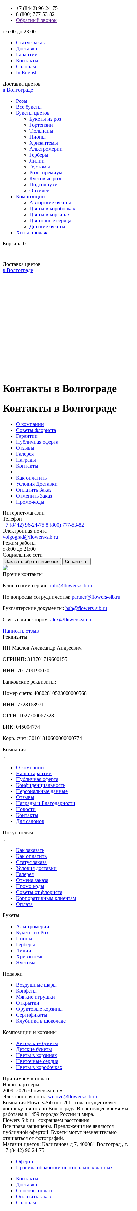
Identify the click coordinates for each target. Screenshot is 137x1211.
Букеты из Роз (32, 932)
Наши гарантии (34, 773)
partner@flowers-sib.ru (96, 597)
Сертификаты (31, 1015)
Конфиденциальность (40, 785)
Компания (14, 749)
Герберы (38, 155)
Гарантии (27, 54)
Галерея (25, 454)
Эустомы (39, 166)
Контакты (27, 60)
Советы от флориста (39, 892)
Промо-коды (30, 502)
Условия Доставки (37, 484)
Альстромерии (46, 149)
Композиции (30, 196)
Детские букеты (47, 226)
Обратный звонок (36, 20)
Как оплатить (31, 478)
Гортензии (41, 125)
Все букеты (29, 107)
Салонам (26, 66)
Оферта (24, 1161)
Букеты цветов (33, 113)
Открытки (27, 1003)
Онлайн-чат (76, 561)
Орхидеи (39, 190)
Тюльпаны (41, 131)
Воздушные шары (36, 985)
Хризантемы (43, 143)
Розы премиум (45, 172)
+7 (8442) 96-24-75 (23, 525)
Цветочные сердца (50, 220)
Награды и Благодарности (45, 803)
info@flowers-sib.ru (71, 585)
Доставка (26, 48)
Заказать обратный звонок (31, 561)
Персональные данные (42, 791)
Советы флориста (36, 430)
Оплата (24, 904)
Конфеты (26, 991)
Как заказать (30, 850)
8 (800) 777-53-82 (65, 525)
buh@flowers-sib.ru (86, 608)
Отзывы (25, 448)
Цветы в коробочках (52, 208)
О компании (30, 424)
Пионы (37, 137)
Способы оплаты (35, 1190)
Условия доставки (36, 868)
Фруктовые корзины (39, 1009)
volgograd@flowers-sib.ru (30, 537)
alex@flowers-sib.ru (71, 619)
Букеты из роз (45, 119)
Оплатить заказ (33, 1196)
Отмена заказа (32, 880)
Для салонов (30, 821)
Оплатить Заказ (33, 490)
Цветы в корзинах (49, 214)
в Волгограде (18, 90)
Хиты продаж (31, 232)
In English (27, 72)
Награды (26, 460)
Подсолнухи (43, 184)
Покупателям (18, 832)
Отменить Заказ (34, 496)
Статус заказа (31, 42)
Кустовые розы (46, 178)
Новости (26, 809)
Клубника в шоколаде (41, 1021)
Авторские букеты (50, 202)
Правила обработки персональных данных (64, 1167)
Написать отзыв (21, 631)
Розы (21, 101)
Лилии (37, 161)
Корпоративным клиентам (46, 898)
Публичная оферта (37, 442)
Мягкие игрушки (35, 997)
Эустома (25, 962)
